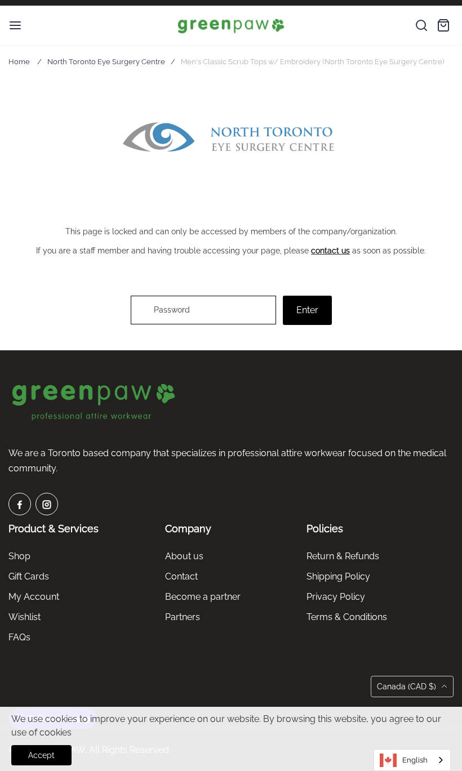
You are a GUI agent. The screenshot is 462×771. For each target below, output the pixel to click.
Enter (307, 310)
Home (19, 61)
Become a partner (203, 596)
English (415, 760)
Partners (182, 617)
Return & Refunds (342, 556)
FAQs (19, 637)
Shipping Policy (338, 576)
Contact (181, 576)
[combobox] (412, 760)
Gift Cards (28, 576)
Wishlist (24, 617)
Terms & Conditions (346, 617)
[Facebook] (19, 504)
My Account (33, 596)
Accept (41, 755)
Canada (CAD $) (407, 686)
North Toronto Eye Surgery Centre (106, 61)
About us (184, 556)
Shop (19, 556)
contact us (330, 250)
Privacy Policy (335, 596)
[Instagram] (46, 504)
